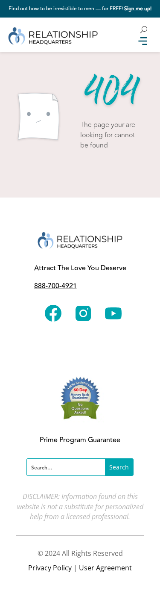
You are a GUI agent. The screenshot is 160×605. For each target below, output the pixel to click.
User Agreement (105, 568)
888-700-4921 (55, 286)
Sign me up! (137, 9)
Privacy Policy (50, 568)
